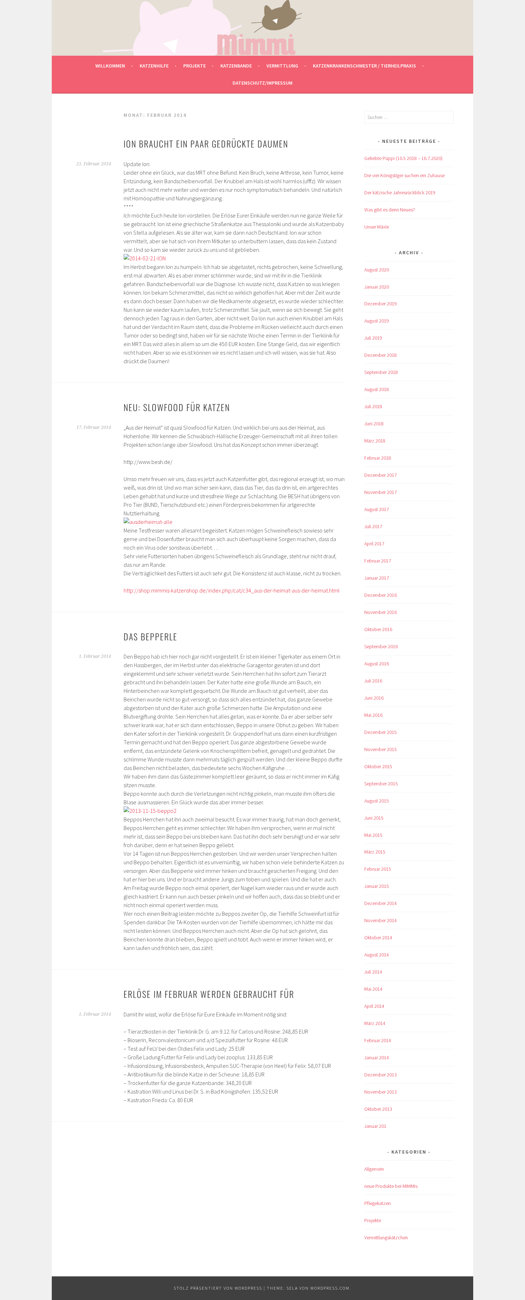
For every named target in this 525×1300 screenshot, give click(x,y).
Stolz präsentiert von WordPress (218, 1288)
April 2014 (374, 1006)
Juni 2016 (374, 698)
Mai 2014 (373, 989)
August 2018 (376, 389)
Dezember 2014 (380, 903)
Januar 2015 (376, 886)
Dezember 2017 (380, 475)
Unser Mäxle (376, 227)
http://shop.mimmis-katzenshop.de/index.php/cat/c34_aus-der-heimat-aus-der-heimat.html (232, 590)
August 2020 (376, 269)
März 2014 (374, 1023)
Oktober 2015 (378, 766)
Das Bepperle (151, 636)
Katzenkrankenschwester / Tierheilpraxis (364, 65)
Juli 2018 (373, 406)
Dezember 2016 (380, 595)
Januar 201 (375, 1126)
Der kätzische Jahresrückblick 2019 (399, 192)
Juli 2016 (373, 681)
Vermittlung (282, 65)
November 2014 (380, 920)
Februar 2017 (377, 561)
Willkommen (110, 65)
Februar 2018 (377, 458)
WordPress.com (330, 1288)
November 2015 (380, 749)
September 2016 (381, 646)
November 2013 (380, 1092)
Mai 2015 (373, 835)
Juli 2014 (373, 972)
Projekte (194, 65)
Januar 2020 (376, 287)
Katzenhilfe (154, 65)
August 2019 (376, 321)
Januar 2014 (376, 1057)
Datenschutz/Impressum (262, 83)
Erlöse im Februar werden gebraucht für (209, 994)
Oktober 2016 (378, 629)
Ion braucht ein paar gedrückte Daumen (206, 143)
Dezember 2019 (380, 303)
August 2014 (376, 954)
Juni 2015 (374, 818)
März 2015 (374, 852)
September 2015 (381, 783)
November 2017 (380, 492)
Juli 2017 (373, 526)
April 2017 (374, 543)
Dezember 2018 (380, 355)
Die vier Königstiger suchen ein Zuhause (404, 175)
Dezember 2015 (380, 732)
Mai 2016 (373, 715)
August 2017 (376, 509)
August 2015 (376, 801)
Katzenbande (236, 65)
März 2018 (374, 441)
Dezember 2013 (380, 1074)
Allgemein (374, 1169)
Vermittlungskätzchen (386, 1237)
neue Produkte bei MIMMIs (391, 1186)
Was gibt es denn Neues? (389, 209)
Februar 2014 (377, 1040)
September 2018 (381, 372)
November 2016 (380, 612)
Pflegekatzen (377, 1203)
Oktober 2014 (378, 937)
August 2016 (376, 663)
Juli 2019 (373, 338)
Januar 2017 (376, 578)
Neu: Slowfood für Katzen (177, 407)
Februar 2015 (377, 869)
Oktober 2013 (378, 1109)
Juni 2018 (374, 423)
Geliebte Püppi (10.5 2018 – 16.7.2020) (403, 158)
